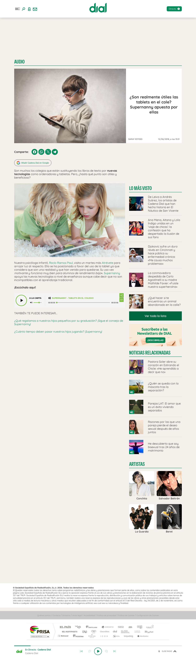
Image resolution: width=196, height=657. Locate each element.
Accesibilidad (89, 615)
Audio (19, 61)
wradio (93, 631)
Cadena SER (120, 627)
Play (98, 651)
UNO (85, 631)
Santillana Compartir (107, 627)
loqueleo (128, 636)
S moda (116, 636)
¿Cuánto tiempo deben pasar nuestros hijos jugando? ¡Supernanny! (58, 331)
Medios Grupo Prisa (39, 636)
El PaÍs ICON (104, 636)
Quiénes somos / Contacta (49, 615)
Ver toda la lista (155, 316)
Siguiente (115, 651)
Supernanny (112, 273)
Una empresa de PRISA (39, 629)
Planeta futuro (136, 631)
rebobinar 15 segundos (90, 651)
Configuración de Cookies (147, 615)
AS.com (129, 627)
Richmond (63, 636)
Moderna (77, 636)
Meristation (142, 636)
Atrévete (107, 263)
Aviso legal (77, 615)
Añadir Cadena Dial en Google (35, 163)
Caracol (149, 627)
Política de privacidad (106, 615)
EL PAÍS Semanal (126, 631)
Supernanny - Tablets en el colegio (73, 298)
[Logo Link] (98, 7)
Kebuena (146, 631)
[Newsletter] (35, 9)
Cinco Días (104, 631)
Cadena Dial (115, 631)
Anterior (81, 651)
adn (138, 627)
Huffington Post (69, 631)
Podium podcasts (91, 636)
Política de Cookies (126, 615)
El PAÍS (65, 627)
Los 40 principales (79, 627)
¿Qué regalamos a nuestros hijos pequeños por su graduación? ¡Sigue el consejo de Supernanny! (68, 322)
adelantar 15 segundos (106, 651)
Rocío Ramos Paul (61, 263)
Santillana (92, 627)
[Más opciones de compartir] (121, 295)
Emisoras (66, 615)
